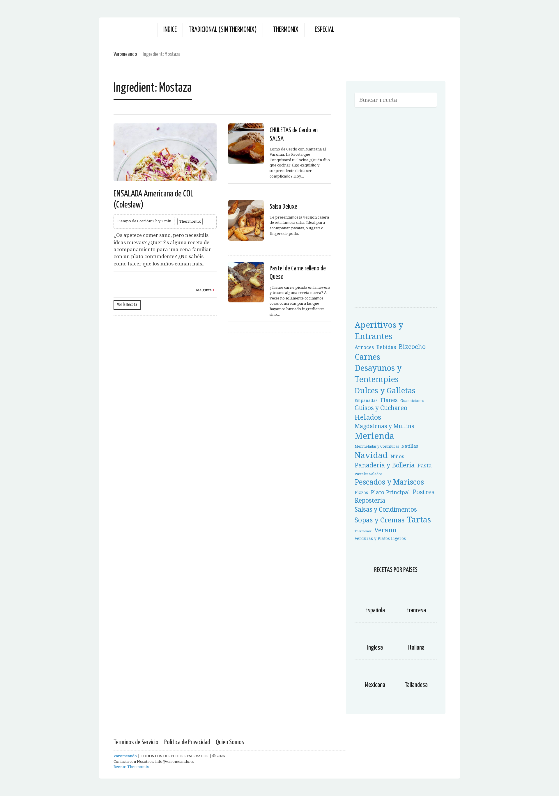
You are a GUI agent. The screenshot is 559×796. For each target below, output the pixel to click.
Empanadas (366, 400)
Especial (324, 29)
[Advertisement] (398, 212)
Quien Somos (230, 742)
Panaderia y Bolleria (385, 465)
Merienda (374, 436)
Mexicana (375, 685)
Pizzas (361, 492)
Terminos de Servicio (136, 742)
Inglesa (375, 647)
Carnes (367, 356)
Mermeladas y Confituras (377, 446)
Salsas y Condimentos (386, 509)
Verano (385, 530)
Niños (397, 456)
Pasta (424, 465)
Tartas (419, 519)
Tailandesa (416, 685)
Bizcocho (412, 346)
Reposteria (370, 500)
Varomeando (125, 54)
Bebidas (386, 347)
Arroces (364, 347)
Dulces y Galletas (385, 390)
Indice (170, 29)
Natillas (409, 446)
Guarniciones (412, 400)
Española (375, 610)
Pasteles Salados (368, 474)
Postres (423, 492)
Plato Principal (390, 492)
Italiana (416, 647)
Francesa (416, 610)
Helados (368, 417)
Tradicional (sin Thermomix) (223, 29)
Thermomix (285, 29)
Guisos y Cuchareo (381, 408)
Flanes (389, 400)
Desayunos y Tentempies (378, 374)
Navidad (371, 455)
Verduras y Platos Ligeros (380, 538)
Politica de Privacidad (187, 742)
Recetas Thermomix (131, 767)
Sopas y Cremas (379, 520)
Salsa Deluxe (283, 206)
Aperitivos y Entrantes (379, 330)
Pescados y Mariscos (389, 482)
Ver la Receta (127, 304)
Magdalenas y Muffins (384, 426)
